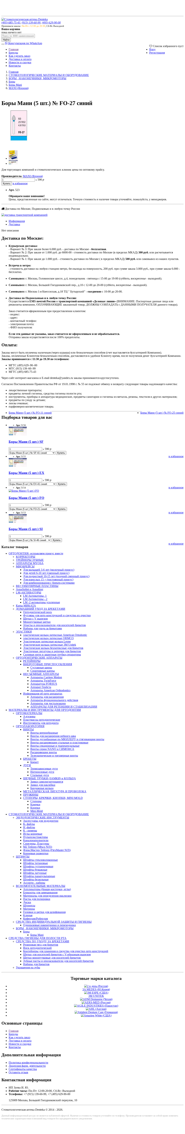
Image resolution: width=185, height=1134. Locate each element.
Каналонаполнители (35, 840)
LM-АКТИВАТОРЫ (28, 592)
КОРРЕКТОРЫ (25, 556)
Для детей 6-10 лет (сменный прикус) (46, 573)
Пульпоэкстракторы (35, 837)
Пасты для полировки (36, 899)
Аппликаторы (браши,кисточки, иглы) (47, 889)
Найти (6, 39)
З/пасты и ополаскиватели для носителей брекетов (54, 625)
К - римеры (30, 830)
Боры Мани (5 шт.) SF (26, 442)
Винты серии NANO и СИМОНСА (52, 749)
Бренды (13, 52)
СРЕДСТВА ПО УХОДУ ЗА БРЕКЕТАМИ (42, 941)
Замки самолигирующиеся (46, 781)
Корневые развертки (35, 853)
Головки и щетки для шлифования (44, 912)
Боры (12, 81)
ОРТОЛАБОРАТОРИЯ (30, 726)
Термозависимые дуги (44, 768)
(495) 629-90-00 (51, 22)
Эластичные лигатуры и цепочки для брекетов (52, 651)
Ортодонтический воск (37, 612)
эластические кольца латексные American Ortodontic (55, 634)
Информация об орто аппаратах (42, 693)
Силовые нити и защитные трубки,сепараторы (52, 654)
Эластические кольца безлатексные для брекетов (53, 648)
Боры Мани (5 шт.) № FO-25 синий (162, 412)
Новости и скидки (20, 62)
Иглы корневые (32, 833)
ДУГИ (27, 765)
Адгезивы (29, 716)
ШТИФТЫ (22, 856)
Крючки (35, 804)
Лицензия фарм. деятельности (27, 1065)
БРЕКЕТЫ (29, 758)
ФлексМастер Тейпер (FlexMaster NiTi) (47, 850)
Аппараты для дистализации (48, 703)
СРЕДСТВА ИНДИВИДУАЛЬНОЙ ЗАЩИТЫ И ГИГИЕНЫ (54, 921)
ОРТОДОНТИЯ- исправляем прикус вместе (36, 553)
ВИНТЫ (28, 729)
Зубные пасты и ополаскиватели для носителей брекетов (58, 960)
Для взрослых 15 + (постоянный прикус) (48, 579)
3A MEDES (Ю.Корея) (96, 989)
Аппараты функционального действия (54, 700)
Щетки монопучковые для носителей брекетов (52, 957)
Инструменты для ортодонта (41, 722)
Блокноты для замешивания (40, 892)
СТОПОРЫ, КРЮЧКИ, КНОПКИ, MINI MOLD (53, 797)
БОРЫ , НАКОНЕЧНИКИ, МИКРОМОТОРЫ (37, 78)
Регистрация (157, 52)
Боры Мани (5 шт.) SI (26, 529)
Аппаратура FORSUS (43, 683)
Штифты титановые (35, 863)
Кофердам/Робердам (35, 918)
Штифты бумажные (35, 869)
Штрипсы (29, 905)
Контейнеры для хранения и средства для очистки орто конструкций (65, 951)
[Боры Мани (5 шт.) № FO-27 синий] (19, 145)
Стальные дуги (39, 775)
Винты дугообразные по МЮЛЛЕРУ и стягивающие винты (67, 739)
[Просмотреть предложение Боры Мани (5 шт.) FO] (24, 490)
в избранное (20, 183)
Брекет (34, 762)
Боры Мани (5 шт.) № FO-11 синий (30, 412)
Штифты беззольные (36, 879)
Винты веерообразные (44, 732)
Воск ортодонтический (37, 947)
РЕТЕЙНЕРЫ (31, 661)
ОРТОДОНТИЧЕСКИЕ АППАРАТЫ (39, 657)
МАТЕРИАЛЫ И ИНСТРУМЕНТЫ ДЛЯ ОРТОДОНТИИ (45, 709)
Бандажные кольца (41, 788)
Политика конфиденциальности (28, 1062)
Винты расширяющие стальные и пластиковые (59, 742)
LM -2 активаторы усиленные (41, 602)
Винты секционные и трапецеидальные (54, 745)
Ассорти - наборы (34, 882)
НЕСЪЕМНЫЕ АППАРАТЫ (41, 674)
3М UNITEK (96, 995)
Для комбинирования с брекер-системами (49, 582)
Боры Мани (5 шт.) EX (26, 473)
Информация (17, 221)
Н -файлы (29, 827)
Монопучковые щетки (37, 621)
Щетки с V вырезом (35, 618)
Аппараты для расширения (47, 696)
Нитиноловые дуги (42, 771)
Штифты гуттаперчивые (38, 866)
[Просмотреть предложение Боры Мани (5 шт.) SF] (18, 434)
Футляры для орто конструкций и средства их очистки (57, 615)
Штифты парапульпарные (39, 876)
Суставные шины (41, 667)
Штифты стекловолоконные (40, 859)
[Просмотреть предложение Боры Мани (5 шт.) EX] (18, 465)
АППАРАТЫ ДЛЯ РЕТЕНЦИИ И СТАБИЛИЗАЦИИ (63, 706)
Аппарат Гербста (40, 687)
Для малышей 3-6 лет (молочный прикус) (48, 569)
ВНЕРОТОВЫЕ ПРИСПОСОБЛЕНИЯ (47, 664)
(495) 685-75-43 (10, 22)
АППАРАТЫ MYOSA (30, 563)
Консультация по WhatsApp (25, 43)
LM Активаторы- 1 (35, 595)
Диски (27, 902)
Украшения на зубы (28, 967)
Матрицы (29, 908)
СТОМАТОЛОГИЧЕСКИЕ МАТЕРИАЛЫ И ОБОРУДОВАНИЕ (49, 75)
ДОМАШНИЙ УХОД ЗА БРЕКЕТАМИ (40, 608)
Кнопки (35, 807)
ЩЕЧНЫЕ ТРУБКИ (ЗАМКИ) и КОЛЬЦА (49, 778)
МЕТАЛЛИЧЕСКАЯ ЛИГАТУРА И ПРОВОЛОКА (54, 791)
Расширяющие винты (43, 752)
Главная (13, 49)
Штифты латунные (35, 872)
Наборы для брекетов (36, 964)
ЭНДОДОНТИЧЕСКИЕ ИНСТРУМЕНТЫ (42, 817)
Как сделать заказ (19, 55)
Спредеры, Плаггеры (36, 843)
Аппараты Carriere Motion (46, 677)
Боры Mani (15, 84)
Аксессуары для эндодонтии (40, 820)
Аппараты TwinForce (43, 680)
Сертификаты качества (23, 1069)
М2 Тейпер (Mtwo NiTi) (37, 846)
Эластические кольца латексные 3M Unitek (49, 644)
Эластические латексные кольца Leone (47, 641)
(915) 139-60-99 (31, 22)
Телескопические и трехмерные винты (54, 755)
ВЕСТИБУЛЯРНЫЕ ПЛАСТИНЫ (37, 586)
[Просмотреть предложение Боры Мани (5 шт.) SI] (18, 522)
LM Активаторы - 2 (35, 599)
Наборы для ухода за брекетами (42, 628)
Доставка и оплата (20, 59)
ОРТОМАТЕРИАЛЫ (29, 713)
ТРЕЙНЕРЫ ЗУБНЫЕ (30, 559)
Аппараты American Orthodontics (50, 690)
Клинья (27, 915)
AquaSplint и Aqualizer (29, 589)
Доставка (14, 224)
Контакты (15, 65)
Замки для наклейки (42, 784)
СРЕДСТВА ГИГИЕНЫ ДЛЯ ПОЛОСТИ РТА (37, 938)
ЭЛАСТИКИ (24, 631)
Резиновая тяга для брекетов (40, 944)
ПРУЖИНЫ (30, 794)
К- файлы (29, 824)
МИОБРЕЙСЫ (25, 566)
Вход (152, 49)
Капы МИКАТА (26, 605)
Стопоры (36, 801)
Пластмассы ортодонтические (41, 719)
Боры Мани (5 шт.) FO (26, 498)
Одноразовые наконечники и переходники (49, 925)
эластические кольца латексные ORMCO (48, 638)
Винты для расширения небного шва (53, 736)
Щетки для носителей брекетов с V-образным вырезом (57, 954)
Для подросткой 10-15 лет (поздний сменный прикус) (56, 576)
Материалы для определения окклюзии (47, 895)
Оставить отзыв (18, 1072)
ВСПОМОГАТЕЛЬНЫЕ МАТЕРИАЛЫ (40, 885)
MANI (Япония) (19, 88)
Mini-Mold (36, 811)
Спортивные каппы (42, 670)
